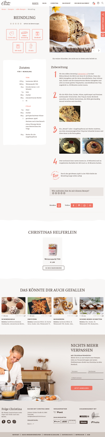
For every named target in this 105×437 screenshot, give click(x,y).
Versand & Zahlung (51, 434)
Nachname (91, 371)
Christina (54, 3)
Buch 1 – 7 (30, 424)
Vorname (74, 371)
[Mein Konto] (98, 3)
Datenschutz (67, 434)
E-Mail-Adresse (77, 378)
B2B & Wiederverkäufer (31, 434)
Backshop (66, 3)
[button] (99, 50)
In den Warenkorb (53, 268)
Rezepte (35, 3)
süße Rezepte (21, 9)
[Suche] (102, 3)
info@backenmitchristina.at (36, 416)
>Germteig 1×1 (83, 74)
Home (4, 9)
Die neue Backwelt (82, 3)
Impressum (79, 434)
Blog (44, 3)
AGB (88, 434)
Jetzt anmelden (82, 388)
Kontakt (16, 434)
